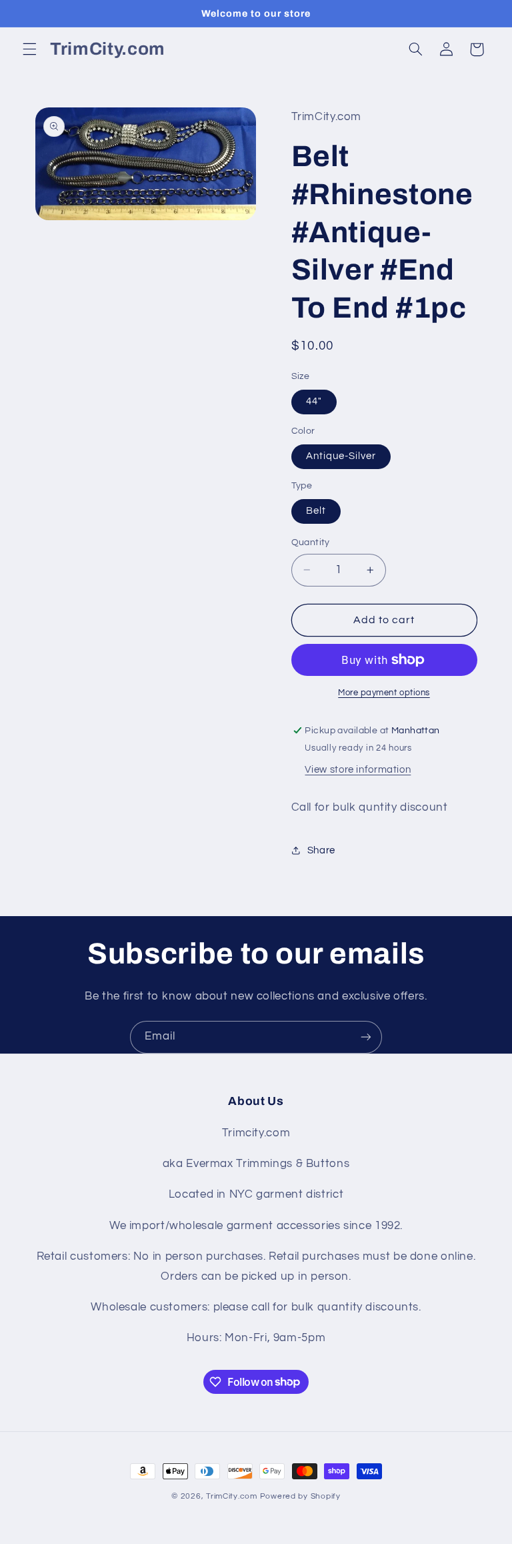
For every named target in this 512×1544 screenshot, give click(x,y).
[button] (29, 49)
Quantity (310, 542)
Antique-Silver (341, 456)
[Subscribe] (366, 1037)
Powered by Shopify (300, 1496)
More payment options (384, 693)
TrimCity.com (231, 1496)
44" (314, 401)
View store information (358, 770)
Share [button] (321, 850)
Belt (316, 511)
